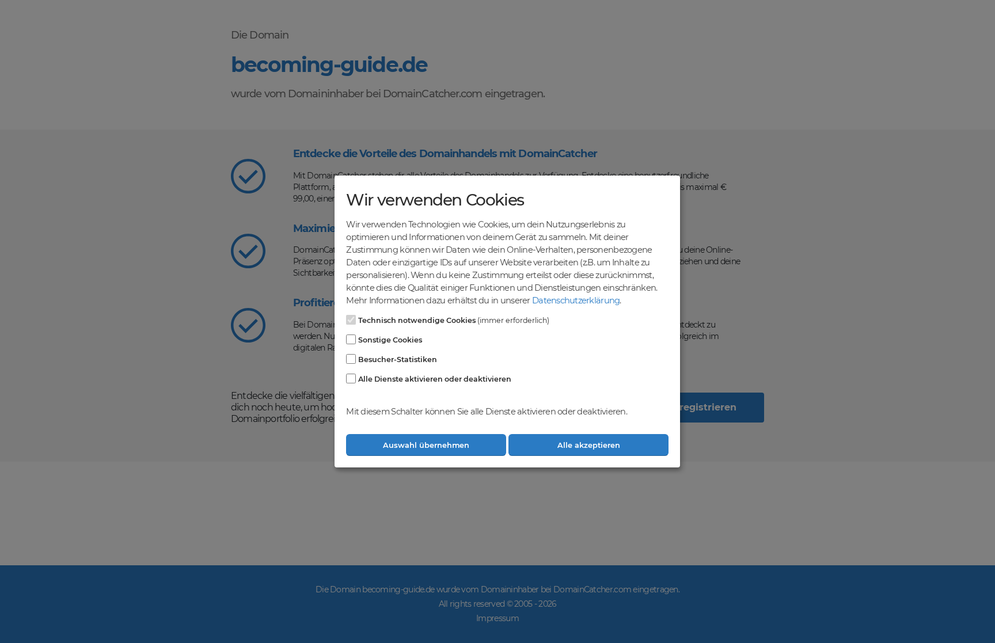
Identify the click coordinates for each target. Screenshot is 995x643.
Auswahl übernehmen (426, 445)
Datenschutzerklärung (576, 300)
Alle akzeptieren (588, 445)
